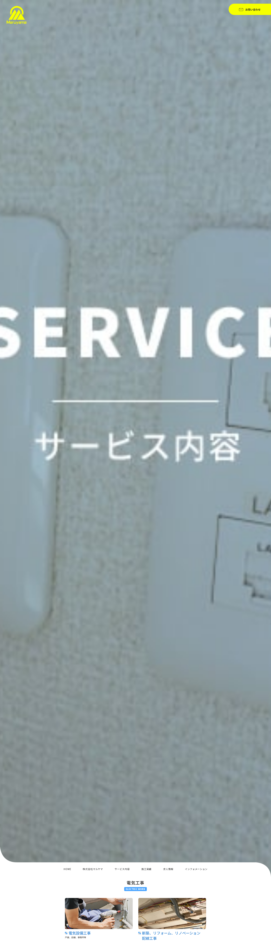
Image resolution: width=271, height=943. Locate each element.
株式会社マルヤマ (93, 869)
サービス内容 (122, 869)
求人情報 (168, 869)
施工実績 (146, 869)
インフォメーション (196, 869)
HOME (67, 869)
